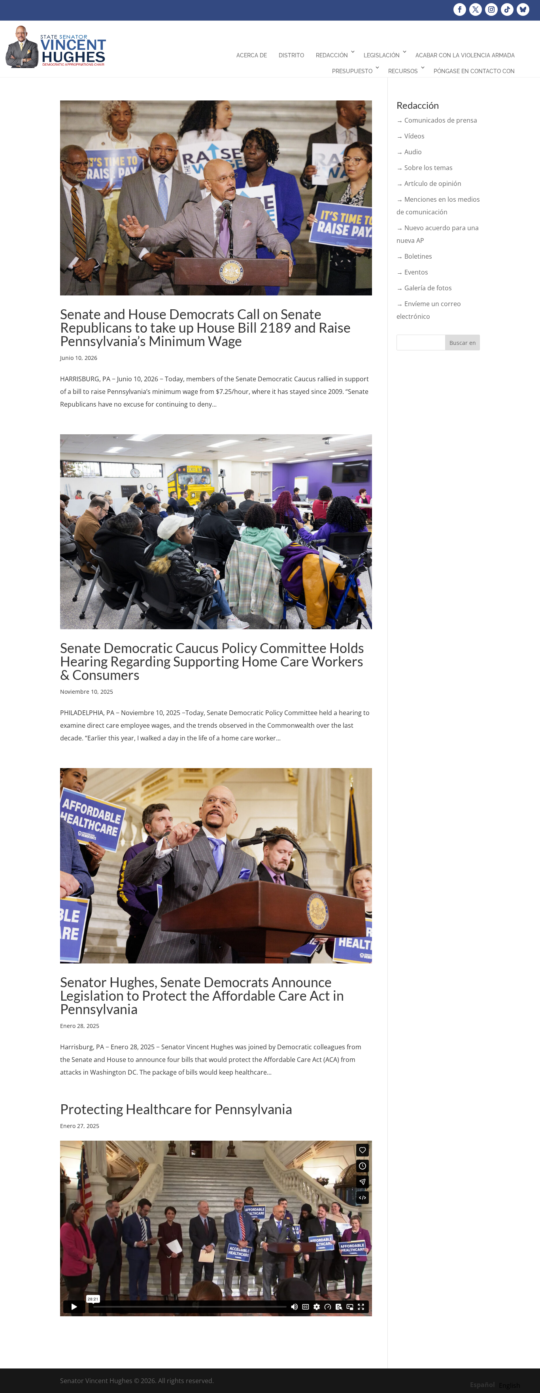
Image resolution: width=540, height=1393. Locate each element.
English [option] (509, 1385)
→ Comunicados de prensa (437, 120)
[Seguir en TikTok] (507, 9)
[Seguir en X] (475, 9)
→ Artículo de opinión (429, 183)
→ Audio (409, 152)
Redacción (332, 55)
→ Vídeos (411, 136)
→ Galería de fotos (424, 288)
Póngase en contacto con (474, 71)
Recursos (403, 71)
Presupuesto (352, 71)
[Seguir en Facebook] (459, 9)
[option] (509, 1385)
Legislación (382, 55)
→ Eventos (412, 272)
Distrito (291, 55)
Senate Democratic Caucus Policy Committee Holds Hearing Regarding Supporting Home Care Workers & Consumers (212, 661)
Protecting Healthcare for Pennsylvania (176, 1109)
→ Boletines (414, 256)
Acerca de (251, 55)
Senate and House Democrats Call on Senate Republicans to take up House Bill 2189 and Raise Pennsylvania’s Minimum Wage (205, 327)
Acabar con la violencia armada (465, 55)
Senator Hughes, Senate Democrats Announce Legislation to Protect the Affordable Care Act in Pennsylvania (202, 995)
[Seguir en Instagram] (491, 9)
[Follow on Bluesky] (523, 9)
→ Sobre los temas (425, 167)
